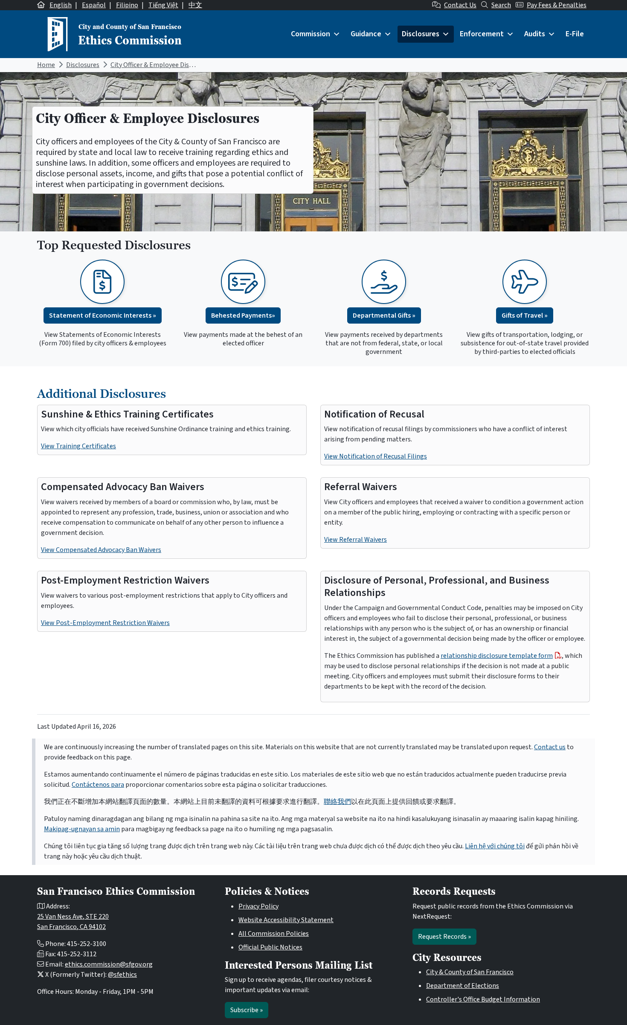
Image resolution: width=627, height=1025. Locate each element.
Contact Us (460, 5)
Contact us (550, 747)
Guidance (366, 34)
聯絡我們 (337, 801)
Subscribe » (246, 1010)
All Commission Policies (273, 933)
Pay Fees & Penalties (556, 5)
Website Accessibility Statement (286, 920)
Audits (534, 34)
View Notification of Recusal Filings (375, 456)
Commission (310, 34)
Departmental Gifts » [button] (384, 315)
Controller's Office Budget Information (483, 999)
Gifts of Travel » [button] (525, 315)
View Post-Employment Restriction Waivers (105, 623)
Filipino (127, 5)
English (60, 5)
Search (501, 5)
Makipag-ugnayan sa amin (82, 829)
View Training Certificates (78, 446)
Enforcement (482, 34)
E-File (575, 34)
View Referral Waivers (355, 539)
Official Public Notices (270, 947)
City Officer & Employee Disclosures (161, 65)
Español (94, 5)
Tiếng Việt (163, 5)
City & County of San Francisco (470, 972)
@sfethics (122, 974)
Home (46, 65)
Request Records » (444, 936)
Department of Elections (462, 985)
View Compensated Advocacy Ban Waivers (101, 550)
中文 (195, 5)
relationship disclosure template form (497, 655)
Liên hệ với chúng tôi (495, 846)
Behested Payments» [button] (243, 315)
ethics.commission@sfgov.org (109, 964)
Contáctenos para (98, 784)
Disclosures (420, 34)
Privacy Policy (258, 906)
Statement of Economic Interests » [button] (102, 315)
